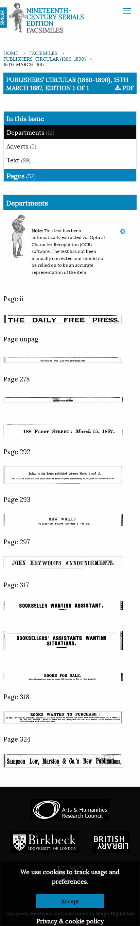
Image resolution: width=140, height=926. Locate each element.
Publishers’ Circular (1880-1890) (44, 58)
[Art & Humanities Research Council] (70, 808)
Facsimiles (43, 52)
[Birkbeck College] (44, 841)
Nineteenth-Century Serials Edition (55, 16)
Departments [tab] (30, 131)
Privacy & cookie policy (70, 920)
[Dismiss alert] (122, 228)
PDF (127, 87)
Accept (70, 901)
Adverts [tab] (21, 145)
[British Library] (111, 841)
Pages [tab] (21, 175)
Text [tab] (18, 159)
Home (10, 52)
